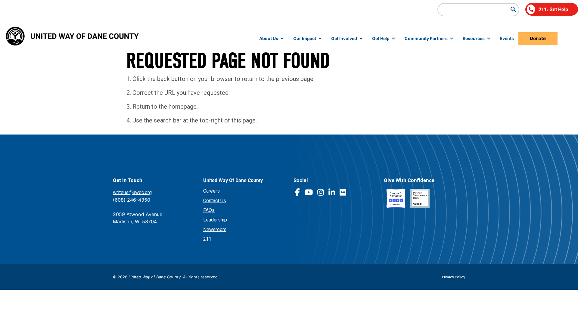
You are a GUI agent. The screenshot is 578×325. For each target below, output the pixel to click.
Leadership (215, 220)
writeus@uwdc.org (132, 192)
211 (207, 239)
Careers (211, 191)
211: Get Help (553, 9)
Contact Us (214, 200)
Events (507, 38)
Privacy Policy (453, 277)
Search (513, 9)
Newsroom (214, 229)
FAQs (209, 210)
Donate (538, 38)
